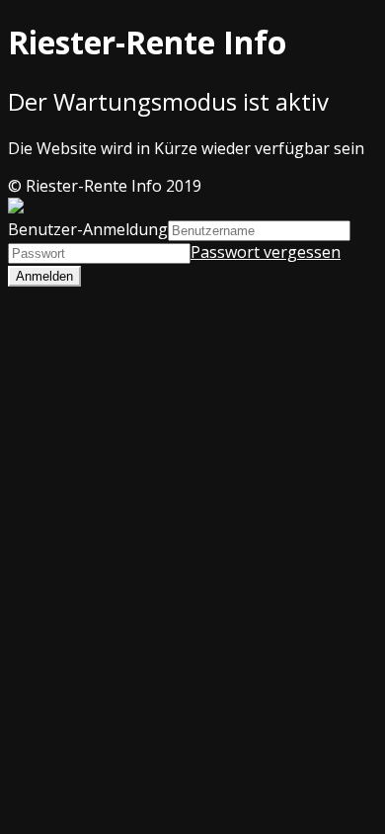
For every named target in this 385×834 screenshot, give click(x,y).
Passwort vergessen (266, 252)
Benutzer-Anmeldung (88, 229)
